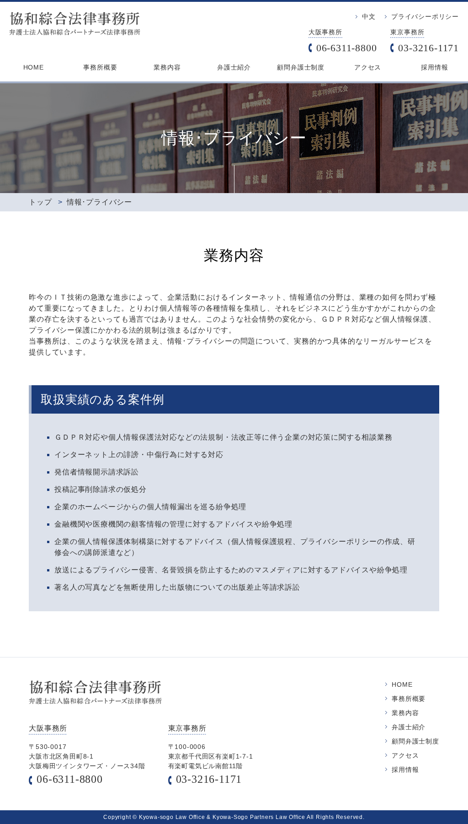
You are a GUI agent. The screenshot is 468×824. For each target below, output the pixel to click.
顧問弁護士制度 (300, 67)
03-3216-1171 (428, 48)
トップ (40, 202)
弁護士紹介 (234, 67)
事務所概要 (100, 67)
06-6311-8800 (346, 48)
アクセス (367, 67)
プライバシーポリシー (425, 16)
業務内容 (167, 67)
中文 (369, 16)
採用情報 (434, 67)
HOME (33, 67)
